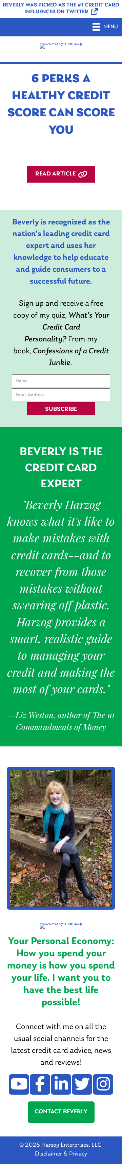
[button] (61, 9)
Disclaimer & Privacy (61, 1154)
